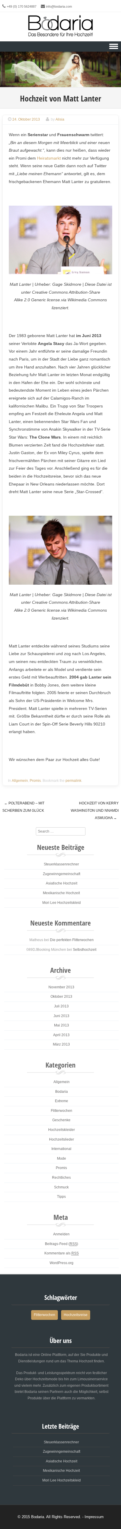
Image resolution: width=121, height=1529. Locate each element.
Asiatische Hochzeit (61, 883)
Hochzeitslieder (61, 1139)
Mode (61, 1158)
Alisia (60, 119)
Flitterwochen (61, 1111)
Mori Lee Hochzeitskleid (61, 903)
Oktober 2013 (61, 996)
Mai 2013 (61, 1025)
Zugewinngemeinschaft (61, 874)
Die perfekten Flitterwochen (72, 940)
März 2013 (61, 1044)
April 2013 (61, 1035)
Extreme (61, 1101)
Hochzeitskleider (61, 1130)
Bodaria (61, 1092)
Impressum (94, 1517)
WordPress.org (61, 1263)
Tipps (61, 1197)
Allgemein (20, 781)
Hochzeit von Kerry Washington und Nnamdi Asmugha (95, 810)
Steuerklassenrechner (61, 864)
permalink (73, 781)
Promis (35, 781)
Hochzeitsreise (76, 1315)
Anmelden (61, 1234)
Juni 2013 (61, 1016)
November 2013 (61, 987)
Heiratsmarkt (49, 158)
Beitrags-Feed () (61, 1244)
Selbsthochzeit (84, 950)
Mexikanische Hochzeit (61, 893)
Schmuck (61, 1187)
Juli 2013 (61, 1006)
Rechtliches (61, 1177)
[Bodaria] (60, 24)
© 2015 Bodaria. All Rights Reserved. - (51, 1517)
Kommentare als (61, 1253)
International (61, 1149)
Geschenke (61, 1120)
